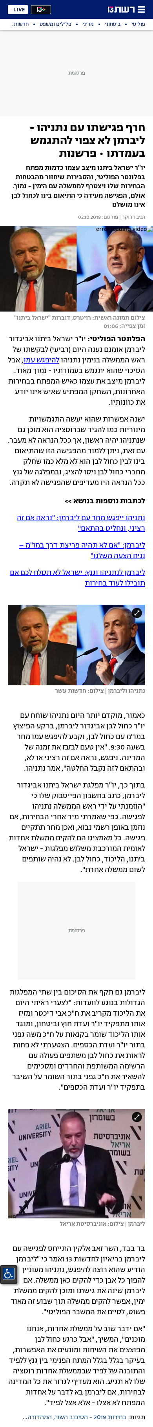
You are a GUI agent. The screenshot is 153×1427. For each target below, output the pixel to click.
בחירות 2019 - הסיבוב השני (90, 1418)
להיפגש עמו (41, 360)
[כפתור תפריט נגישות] (9, 1273)
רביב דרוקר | (131, 217)
